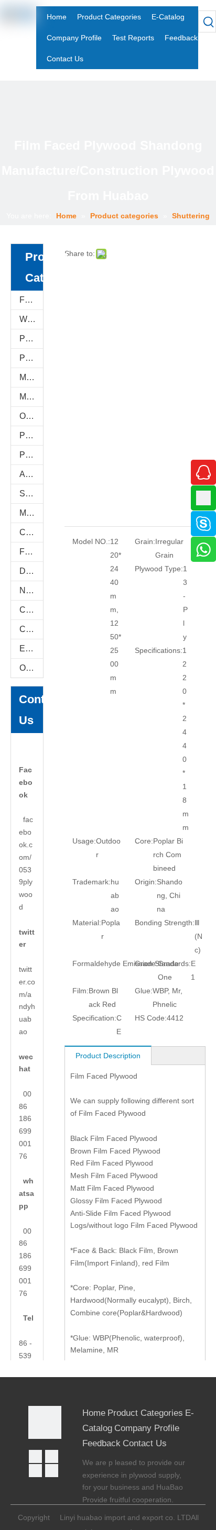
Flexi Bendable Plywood (31, 551)
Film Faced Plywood (31, 299)
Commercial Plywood (31, 532)
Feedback (101, 1443)
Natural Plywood (31, 590)
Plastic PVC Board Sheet (31, 454)
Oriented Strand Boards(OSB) (31, 416)
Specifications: (158, 650)
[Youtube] (51, 1470)
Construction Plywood (31, 609)
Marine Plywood (31, 512)
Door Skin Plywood (31, 571)
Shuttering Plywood (31, 493)
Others (31, 667)
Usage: (84, 841)
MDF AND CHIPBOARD (31, 396)
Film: (80, 990)
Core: (144, 841)
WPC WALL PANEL (31, 319)
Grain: (145, 541)
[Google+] (51, 1456)
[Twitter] (35, 1470)
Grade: (146, 963)
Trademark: (91, 882)
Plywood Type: (159, 568)
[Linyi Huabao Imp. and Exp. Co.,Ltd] (44, 1422)
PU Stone (31, 338)
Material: (86, 922)
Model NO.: (91, 541)
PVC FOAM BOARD (31, 357)
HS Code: (151, 1018)
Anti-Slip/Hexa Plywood (31, 474)
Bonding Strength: (165, 922)
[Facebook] (35, 1456)
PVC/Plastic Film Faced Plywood (31, 435)
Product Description (108, 1055)
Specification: (94, 1018)
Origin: (146, 882)
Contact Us (145, 1443)
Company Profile (146, 1428)
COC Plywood (31, 629)
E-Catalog (31, 648)
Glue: (144, 990)
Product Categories (145, 1413)
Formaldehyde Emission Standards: (131, 963)
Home (93, 1413)
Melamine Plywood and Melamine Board (31, 377)
